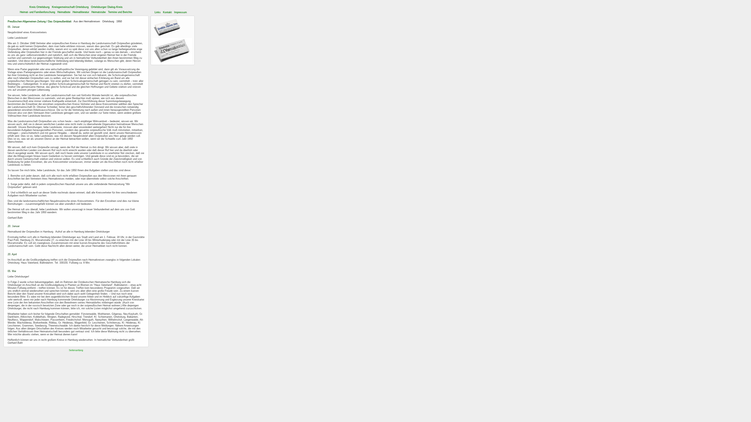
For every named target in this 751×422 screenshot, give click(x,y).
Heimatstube (98, 12)
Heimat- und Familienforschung (37, 12)
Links (158, 12)
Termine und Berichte (120, 12)
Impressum (180, 12)
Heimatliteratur (81, 12)
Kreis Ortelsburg (39, 6)
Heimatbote (63, 12)
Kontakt (167, 12)
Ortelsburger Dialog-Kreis (106, 6)
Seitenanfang (76, 350)
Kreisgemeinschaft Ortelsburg (70, 6)
